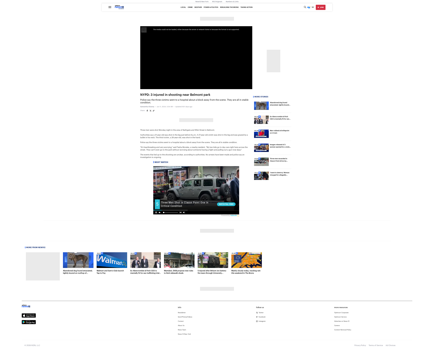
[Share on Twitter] (150, 111)
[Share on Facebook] (147, 111)
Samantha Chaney (147, 107)
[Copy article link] (153, 111)
